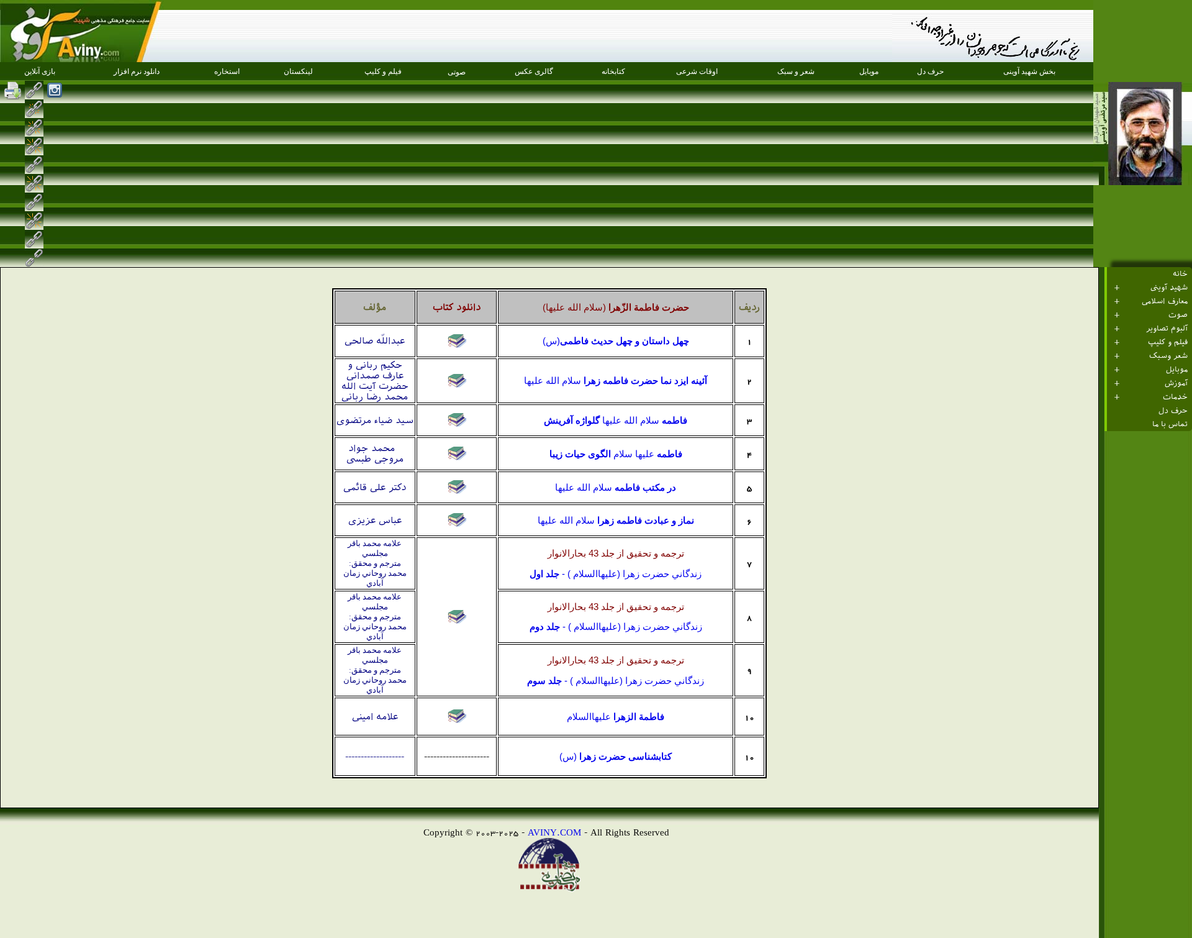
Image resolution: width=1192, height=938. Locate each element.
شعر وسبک (1168, 356)
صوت (1178, 315)
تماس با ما (1170, 424)
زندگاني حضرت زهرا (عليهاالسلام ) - (616, 574)
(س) (616, 341)
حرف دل (1173, 410)
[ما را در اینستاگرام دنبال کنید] (54, 90)
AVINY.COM (554, 832)
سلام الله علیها (615, 421)
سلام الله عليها (615, 381)
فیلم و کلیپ (1168, 342)
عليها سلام (615, 454)
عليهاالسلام (615, 717)
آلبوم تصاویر (1167, 328)
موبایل (1177, 369)
